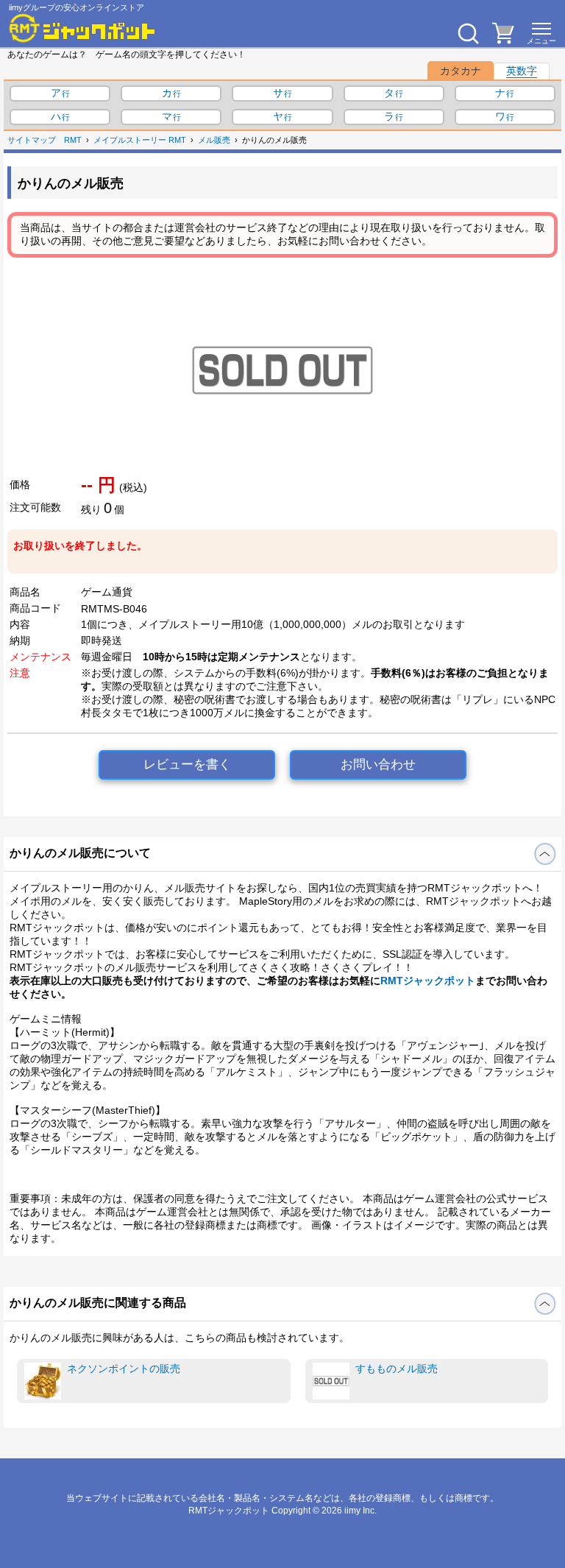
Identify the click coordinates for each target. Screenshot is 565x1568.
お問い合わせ (378, 764)
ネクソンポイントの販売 (123, 1368)
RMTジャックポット (427, 980)
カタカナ (460, 71)
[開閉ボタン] (544, 854)
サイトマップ (31, 139)
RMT (73, 139)
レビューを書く (187, 764)
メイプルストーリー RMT (139, 139)
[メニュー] (541, 33)
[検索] (468, 33)
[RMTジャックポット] (82, 28)
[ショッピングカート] (503, 40)
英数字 (521, 71)
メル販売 (214, 139)
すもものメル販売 (396, 1368)
